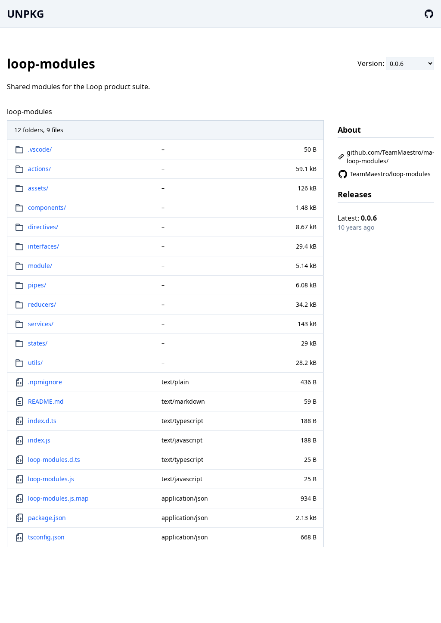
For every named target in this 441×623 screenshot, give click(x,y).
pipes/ (37, 285)
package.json (47, 518)
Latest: (357, 218)
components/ (47, 207)
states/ (37, 343)
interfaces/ (43, 246)
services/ (40, 324)
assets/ (38, 188)
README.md (46, 401)
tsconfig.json (46, 537)
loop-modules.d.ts (54, 459)
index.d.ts (42, 421)
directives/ (43, 227)
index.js (39, 440)
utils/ (35, 362)
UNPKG (25, 13)
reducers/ (42, 304)
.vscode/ (40, 149)
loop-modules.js (51, 479)
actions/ (39, 169)
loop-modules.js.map (58, 498)
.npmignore (45, 382)
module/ (40, 266)
